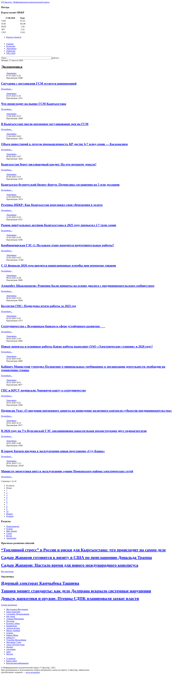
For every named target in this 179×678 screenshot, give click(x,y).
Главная (9, 44)
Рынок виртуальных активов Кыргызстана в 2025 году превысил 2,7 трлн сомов (58, 225)
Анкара (9, 633)
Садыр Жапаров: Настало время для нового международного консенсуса (69, 565)
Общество (10, 51)
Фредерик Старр (13, 642)
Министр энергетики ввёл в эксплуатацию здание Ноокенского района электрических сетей (67, 471)
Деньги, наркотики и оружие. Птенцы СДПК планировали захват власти (70, 598)
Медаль (9, 654)
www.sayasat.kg (32, 672)
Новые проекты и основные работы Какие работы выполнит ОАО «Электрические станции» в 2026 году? (77, 346)
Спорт (9, 533)
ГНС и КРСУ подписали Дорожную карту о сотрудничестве (43, 390)
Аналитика (11, 538)
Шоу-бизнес (11, 531)
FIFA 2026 (10, 53)
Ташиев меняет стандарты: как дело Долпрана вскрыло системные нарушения (76, 591)
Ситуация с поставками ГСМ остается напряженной (39, 83)
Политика (10, 46)
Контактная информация (17, 663)
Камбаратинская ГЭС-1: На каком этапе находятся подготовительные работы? (57, 245)
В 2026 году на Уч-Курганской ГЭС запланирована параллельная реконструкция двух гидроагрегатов (74, 431)
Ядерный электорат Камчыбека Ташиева (40, 583)
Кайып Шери (12, 635)
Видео (9, 536)
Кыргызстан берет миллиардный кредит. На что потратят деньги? (48, 164)
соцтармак (11, 649)
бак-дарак (10, 616)
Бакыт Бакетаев (13, 612)
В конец (9, 516)
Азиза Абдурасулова (15, 645)
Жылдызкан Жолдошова (17, 609)
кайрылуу (10, 637)
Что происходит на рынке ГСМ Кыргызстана (33, 103)
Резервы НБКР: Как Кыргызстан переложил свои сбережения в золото (52, 205)
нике (8, 652)
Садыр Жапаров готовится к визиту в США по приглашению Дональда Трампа (76, 557)
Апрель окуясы (13, 628)
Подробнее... (6, 89)
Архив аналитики (9, 605)
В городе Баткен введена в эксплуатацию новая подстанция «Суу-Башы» (53, 451)
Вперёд (9, 514)
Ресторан (10, 621)
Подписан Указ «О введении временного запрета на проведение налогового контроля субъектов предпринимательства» (86, 410)
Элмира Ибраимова (15, 619)
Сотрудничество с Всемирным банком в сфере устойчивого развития (53, 326)
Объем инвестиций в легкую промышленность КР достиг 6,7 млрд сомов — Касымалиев (64, 144)
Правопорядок (12, 526)
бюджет (9, 647)
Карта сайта (11, 661)
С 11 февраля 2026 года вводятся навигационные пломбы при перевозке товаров (58, 265)
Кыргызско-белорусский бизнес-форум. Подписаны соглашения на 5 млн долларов (60, 184)
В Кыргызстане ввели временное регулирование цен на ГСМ (44, 124)
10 (7, 511)
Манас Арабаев (13, 630)
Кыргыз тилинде (13, 37)
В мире (9, 529)
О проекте (10, 658)
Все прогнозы (7, 571)
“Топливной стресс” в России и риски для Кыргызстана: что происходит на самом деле (83, 549)
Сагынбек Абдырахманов (17, 614)
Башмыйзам (11, 626)
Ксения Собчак (13, 623)
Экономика (11, 48)
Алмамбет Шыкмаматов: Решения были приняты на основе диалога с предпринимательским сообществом (77, 285)
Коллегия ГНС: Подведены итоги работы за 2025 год (38, 306)
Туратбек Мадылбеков (16, 640)
